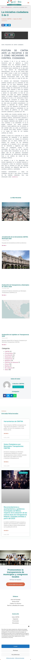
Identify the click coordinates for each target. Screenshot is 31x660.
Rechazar (15, 650)
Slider (6, 369)
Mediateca (8, 360)
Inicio (3, 7)
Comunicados (8, 7)
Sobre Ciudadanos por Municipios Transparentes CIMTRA (13, 446)
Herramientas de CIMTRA (13, 421)
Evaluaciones (8, 358)
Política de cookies (10, 658)
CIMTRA (7, 351)
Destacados (8, 357)
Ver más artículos (18, 387)
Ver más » (4, 245)
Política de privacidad (19, 658)
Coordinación (9, 355)
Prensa (7, 364)
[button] (28, 626)
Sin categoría (8, 368)
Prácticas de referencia (11, 362)
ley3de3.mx (15, 177)
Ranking (7, 366)
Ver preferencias (16, 654)
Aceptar (15, 646)
